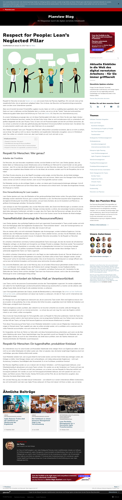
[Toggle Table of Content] (35, 139)
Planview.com (10, 10)
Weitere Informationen (99, 225)
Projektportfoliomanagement (98, 163)
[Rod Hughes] (98, 253)
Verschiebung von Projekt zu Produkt (102, 128)
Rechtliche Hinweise (19, 497)
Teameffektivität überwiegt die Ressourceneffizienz (18, 143)
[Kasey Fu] (104, 253)
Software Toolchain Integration (99, 119)
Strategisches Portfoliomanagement (101, 138)
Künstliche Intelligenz (97, 126)
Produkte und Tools (96, 185)
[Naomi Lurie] (93, 241)
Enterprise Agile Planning (97, 150)
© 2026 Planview (7, 497)
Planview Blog (61, 16)
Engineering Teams (97, 179)
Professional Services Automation (100, 170)
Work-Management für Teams (99, 173)
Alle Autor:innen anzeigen (99, 256)
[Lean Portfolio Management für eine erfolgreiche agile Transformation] (71, 404)
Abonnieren (114, 492)
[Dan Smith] (98, 247)
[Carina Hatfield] (109, 241)
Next (105, 487)
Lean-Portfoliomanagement (99, 153)
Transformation (95, 134)
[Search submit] (118, 58)
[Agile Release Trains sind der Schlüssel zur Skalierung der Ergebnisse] (16, 404)
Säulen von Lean (30, 101)
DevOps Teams (95, 176)
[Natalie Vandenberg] (109, 247)
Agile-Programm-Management (100, 156)
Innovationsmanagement (98, 144)
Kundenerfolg (94, 188)
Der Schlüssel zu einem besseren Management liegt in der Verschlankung (41, 419)
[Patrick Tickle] (104, 241)
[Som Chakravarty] (98, 241)
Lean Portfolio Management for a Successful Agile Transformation (69, 421)
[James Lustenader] (93, 247)
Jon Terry (32, 46)
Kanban (47, 114)
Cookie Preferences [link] (41, 497)
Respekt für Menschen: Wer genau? (14, 141)
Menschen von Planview (97, 192)
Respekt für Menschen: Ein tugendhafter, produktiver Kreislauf (21, 147)
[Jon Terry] (93, 253)
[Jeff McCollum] (104, 247)
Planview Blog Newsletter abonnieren (99, 98)
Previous (20, 487)
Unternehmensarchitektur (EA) (100, 147)
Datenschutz (30, 497)
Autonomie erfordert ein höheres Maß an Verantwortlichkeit (20, 145)
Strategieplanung (95, 141)
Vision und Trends (95, 123)
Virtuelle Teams (96, 182)
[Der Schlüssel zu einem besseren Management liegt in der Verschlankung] (44, 404)
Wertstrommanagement (97, 159)
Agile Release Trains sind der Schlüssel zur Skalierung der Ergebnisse (14, 419)
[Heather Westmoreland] (109, 253)
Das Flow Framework (97, 131)
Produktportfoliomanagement (99, 166)
